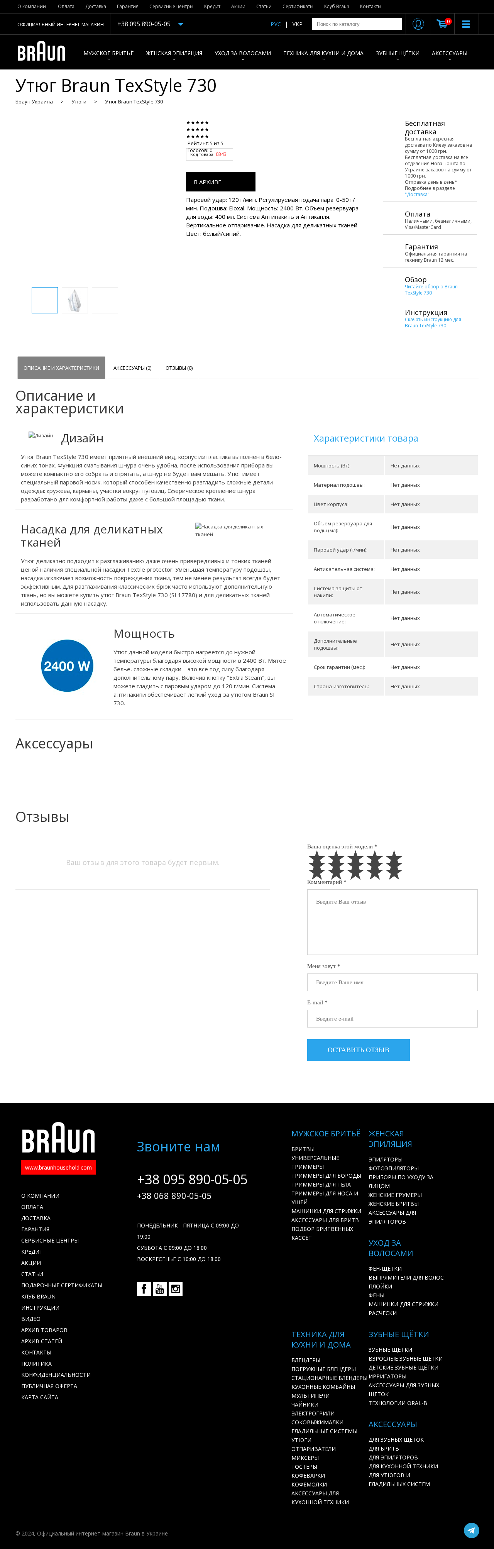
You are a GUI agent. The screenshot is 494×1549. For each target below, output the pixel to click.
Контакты (370, 6)
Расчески (383, 1313)
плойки (380, 1286)
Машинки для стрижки (326, 1211)
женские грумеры (395, 1195)
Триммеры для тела (321, 1184)
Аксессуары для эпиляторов (392, 1217)
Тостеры (304, 1466)
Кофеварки (308, 1475)
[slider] (209, 129)
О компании (31, 6)
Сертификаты (298, 6)
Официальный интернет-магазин (60, 24)
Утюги (78, 101)
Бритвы (303, 1149)
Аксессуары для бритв (325, 1220)
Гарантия (128, 6)
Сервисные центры (171, 6)
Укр (297, 24)
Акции (238, 6)
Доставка (95, 6)
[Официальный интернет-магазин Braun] (45, 52)
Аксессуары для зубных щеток (404, 1389)
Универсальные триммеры (315, 1162)
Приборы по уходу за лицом (401, 1181)
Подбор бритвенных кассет (322, 1233)
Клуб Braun (336, 6)
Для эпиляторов (393, 1457)
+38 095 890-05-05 (144, 24)
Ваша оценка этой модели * (342, 846)
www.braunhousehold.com (58, 1167)
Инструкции (40, 1307)
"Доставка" (417, 194)
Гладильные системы (324, 1431)
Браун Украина (34, 101)
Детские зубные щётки (403, 1367)
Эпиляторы (386, 1159)
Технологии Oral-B (398, 1403)
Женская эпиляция (174, 53)
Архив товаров (44, 1330)
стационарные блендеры (329, 1377)
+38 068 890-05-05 (174, 1195)
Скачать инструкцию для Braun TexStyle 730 (433, 322)
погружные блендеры (323, 1369)
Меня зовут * (323, 966)
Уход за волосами (243, 53)
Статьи (264, 6)
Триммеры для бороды (326, 1175)
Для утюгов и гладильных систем (399, 1479)
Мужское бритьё (108, 53)
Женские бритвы (394, 1203)
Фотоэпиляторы (394, 1168)
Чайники (304, 1404)
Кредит (212, 6)
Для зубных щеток (396, 1439)
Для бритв (384, 1448)
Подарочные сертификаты (61, 1285)
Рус (276, 24)
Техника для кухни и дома (323, 53)
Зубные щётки (398, 53)
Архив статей (41, 1341)
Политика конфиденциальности (56, 1369)
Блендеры (305, 1360)
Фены (376, 1295)
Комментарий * (327, 882)
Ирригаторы (387, 1376)
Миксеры (305, 1457)
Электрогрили (313, 1413)
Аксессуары (449, 53)
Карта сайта (39, 1397)
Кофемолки (309, 1484)
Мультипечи (310, 1395)
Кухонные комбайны (323, 1386)
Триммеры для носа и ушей (324, 1198)
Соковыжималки (317, 1422)
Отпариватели (313, 1449)
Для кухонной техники (403, 1466)
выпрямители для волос (406, 1277)
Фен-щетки (385, 1268)
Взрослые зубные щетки (406, 1358)
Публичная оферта (49, 1386)
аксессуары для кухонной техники (320, 1498)
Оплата (66, 6)
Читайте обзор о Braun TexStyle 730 (431, 289)
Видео (31, 1318)
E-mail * (317, 1002)
